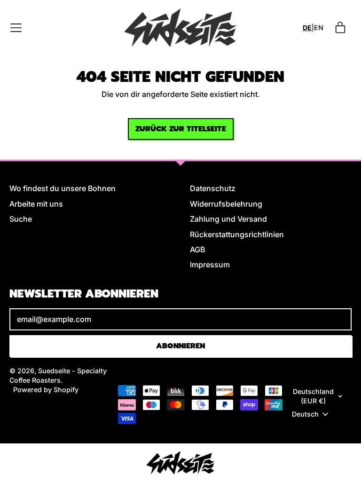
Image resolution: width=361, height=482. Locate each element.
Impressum (210, 264)
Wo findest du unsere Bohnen (62, 188)
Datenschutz (212, 188)
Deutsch (305, 414)
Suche (20, 219)
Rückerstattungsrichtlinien (237, 234)
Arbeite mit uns (36, 204)
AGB (197, 249)
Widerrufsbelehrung (226, 204)
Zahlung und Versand (228, 219)
